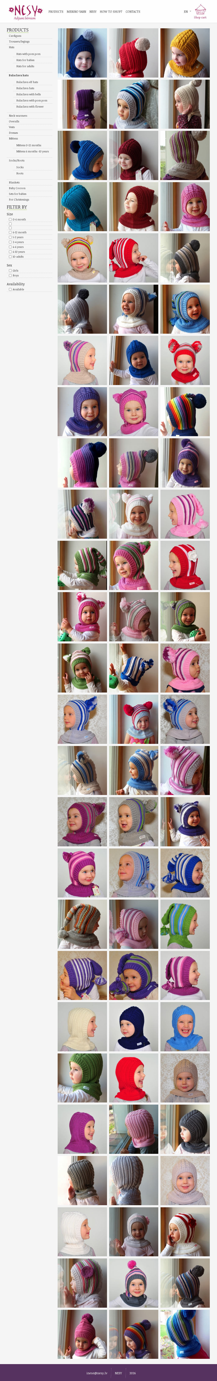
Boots (19, 173)
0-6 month (19, 219)
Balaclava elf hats (27, 82)
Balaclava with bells (28, 94)
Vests (12, 127)
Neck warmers (18, 115)
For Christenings (19, 199)
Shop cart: (200, 17)
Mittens (13, 138)
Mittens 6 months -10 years (32, 151)
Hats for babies (25, 60)
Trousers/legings (19, 41)
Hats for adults (25, 66)
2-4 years (18, 242)
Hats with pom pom (28, 54)
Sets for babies (17, 194)
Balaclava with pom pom (31, 100)
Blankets (14, 182)
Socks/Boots (16, 160)
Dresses (13, 133)
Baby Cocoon (17, 188)
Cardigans (15, 36)
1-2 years (18, 237)
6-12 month (19, 232)
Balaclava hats (19, 75)
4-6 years (18, 247)
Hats (11, 47)
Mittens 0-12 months (28, 145)
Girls (15, 270)
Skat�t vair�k (82, 53)
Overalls (14, 121)
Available (18, 289)
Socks (20, 167)
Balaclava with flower (30, 106)
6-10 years (19, 252)
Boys (16, 275)
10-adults (18, 256)
